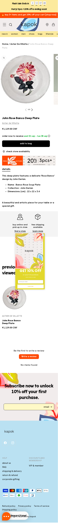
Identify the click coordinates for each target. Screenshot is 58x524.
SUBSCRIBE (30, 286)
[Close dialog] (43, 235)
